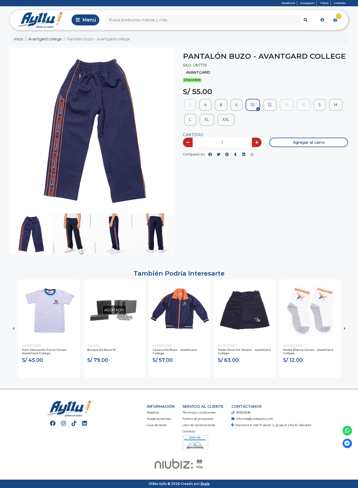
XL (206, 119)
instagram (307, 3)
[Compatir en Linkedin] (243, 154)
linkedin (340, 3)
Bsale (205, 484)
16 (303, 105)
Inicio (18, 39)
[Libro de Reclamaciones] (195, 442)
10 (253, 105)
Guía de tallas (156, 425)
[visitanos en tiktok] (74, 423)
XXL (225, 119)
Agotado (114, 371)
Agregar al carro (309, 142)
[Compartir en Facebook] (210, 154)
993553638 (243, 412)
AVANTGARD (198, 72)
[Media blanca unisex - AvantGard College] (310, 310)
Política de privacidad (197, 419)
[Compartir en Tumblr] (235, 154)
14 (287, 105)
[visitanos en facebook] (53, 423)
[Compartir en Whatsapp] (252, 154)
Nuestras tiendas (159, 419)
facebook (288, 3)
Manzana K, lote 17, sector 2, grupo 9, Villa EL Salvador (273, 425)
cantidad (193, 134)
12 (270, 105)
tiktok (324, 3)
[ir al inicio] (68, 408)
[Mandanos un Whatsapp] (347, 431)
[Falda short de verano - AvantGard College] (245, 310)
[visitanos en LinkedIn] (84, 423)
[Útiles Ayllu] (39, 20)
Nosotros (153, 412)
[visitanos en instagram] (63, 423)
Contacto (188, 431)
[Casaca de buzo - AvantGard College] (179, 310)
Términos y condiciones (198, 412)
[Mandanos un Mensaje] (347, 443)
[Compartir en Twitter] (218, 154)
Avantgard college (45, 39)
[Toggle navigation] (85, 19)
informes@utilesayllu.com (254, 419)
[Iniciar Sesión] (322, 19)
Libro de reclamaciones (198, 425)
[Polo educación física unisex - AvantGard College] (49, 310)
